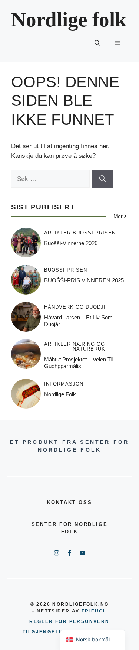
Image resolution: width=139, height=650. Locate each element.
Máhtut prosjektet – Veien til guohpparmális (78, 362)
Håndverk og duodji (75, 307)
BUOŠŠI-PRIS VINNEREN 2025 (84, 280)
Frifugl (94, 611)
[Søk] (102, 179)
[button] (97, 43)
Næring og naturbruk (89, 346)
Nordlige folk (68, 19)
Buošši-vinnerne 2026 (70, 243)
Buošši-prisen (94, 232)
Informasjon (63, 383)
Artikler (57, 232)
